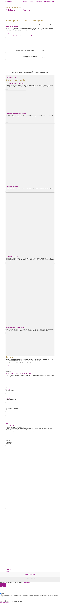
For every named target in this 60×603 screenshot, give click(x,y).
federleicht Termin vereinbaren (10, 33)
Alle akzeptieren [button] (25, 582)
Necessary (2, 593)
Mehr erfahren (7, 571)
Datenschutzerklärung (32, 574)
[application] (28, 1)
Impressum (26, 574)
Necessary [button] (1, 592)
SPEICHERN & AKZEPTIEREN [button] (4, 602)
